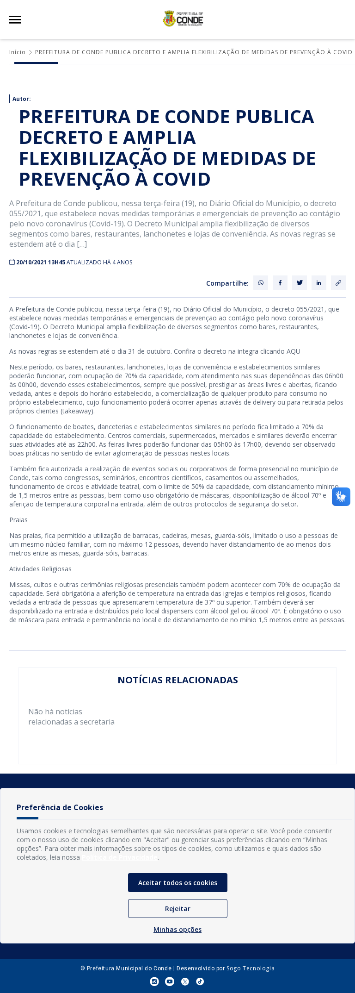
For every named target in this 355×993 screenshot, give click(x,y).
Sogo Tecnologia (250, 968)
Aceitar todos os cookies (177, 882)
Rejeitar (177, 908)
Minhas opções (177, 929)
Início (17, 52)
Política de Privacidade (120, 857)
